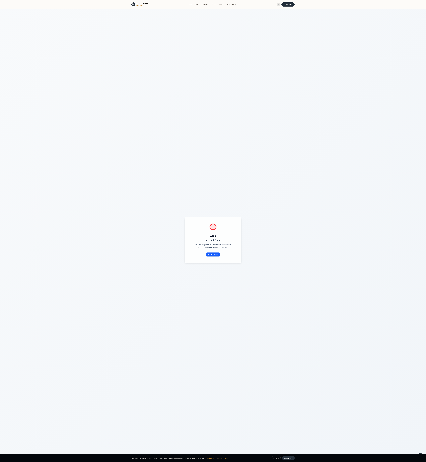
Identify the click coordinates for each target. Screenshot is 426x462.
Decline (276, 458)
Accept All (288, 458)
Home (190, 4)
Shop (214, 4)
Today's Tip (288, 4)
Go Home (214, 254)
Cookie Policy (223, 458)
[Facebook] (278, 4)
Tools (221, 4)
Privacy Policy (210, 458)
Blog (196, 4)
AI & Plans (230, 4)
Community (205, 4)
